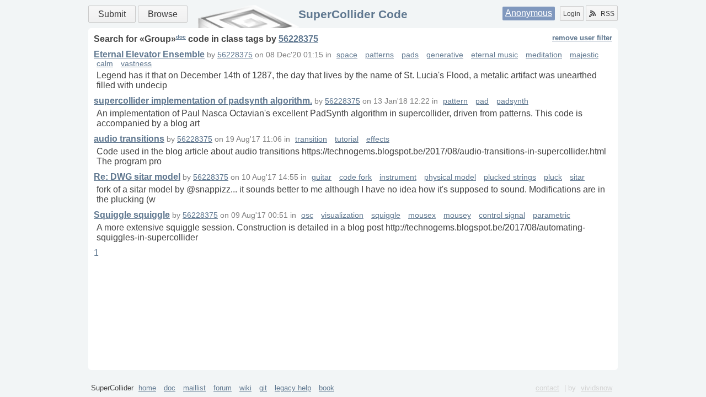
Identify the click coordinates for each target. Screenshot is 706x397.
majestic (584, 55)
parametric (551, 215)
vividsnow (596, 388)
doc (181, 37)
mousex (422, 215)
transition (311, 139)
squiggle (385, 215)
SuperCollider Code (353, 14)
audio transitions (129, 138)
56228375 (298, 39)
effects (377, 139)
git (263, 388)
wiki (245, 388)
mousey (457, 215)
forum (222, 388)
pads (410, 55)
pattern (455, 101)
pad (482, 101)
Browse (163, 14)
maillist (194, 388)
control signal (502, 215)
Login (571, 14)
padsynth (512, 101)
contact (547, 388)
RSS (607, 14)
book (326, 388)
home (147, 388)
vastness (136, 64)
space (346, 55)
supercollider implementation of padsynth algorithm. (203, 100)
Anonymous (528, 13)
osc (307, 215)
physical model (450, 177)
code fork (355, 177)
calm (105, 64)
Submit (112, 14)
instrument (397, 177)
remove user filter (582, 38)
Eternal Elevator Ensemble (149, 54)
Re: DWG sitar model (137, 176)
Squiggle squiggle (132, 214)
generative (444, 55)
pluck (553, 177)
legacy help (293, 388)
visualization (342, 215)
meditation (544, 55)
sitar (577, 177)
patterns (379, 55)
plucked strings (510, 177)
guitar (321, 177)
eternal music (494, 55)
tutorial (347, 139)
